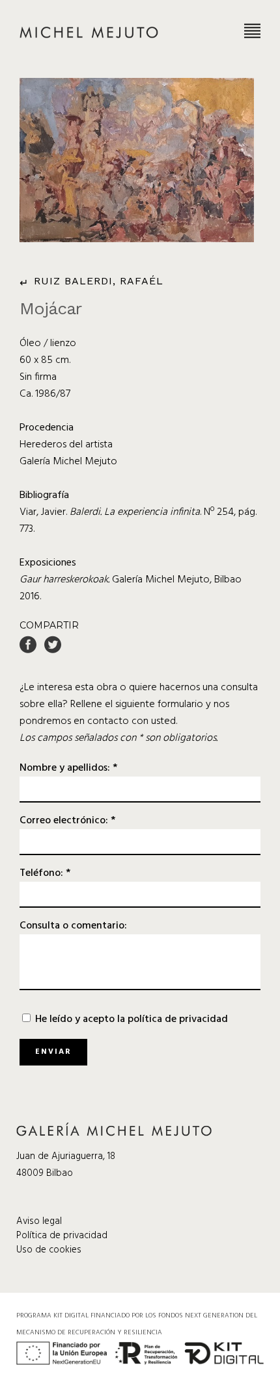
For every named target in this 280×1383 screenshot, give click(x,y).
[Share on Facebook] (28, 644)
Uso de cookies (48, 1250)
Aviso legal (39, 1221)
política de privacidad (178, 1019)
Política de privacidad (61, 1235)
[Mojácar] (136, 160)
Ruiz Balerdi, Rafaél (98, 281)
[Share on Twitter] (52, 644)
